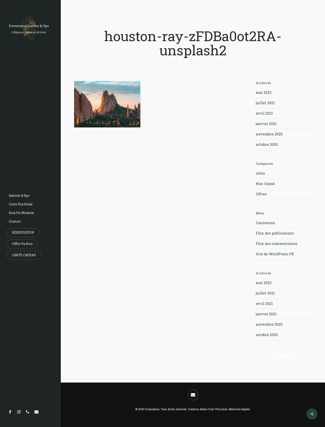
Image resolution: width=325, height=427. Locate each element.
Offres (261, 194)
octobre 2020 (267, 144)
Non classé (265, 183)
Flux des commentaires (276, 243)
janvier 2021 (266, 123)
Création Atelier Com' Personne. (208, 409)
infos (260, 173)
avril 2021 (264, 113)
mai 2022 (263, 92)
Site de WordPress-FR (275, 254)
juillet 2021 (265, 102)
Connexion (265, 222)
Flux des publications (275, 233)
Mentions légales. (240, 409)
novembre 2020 (269, 134)
